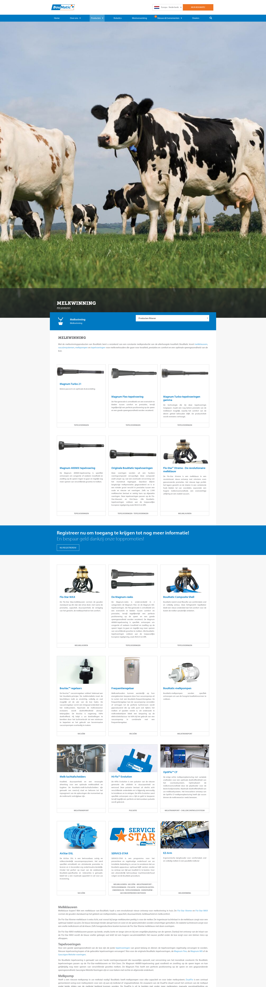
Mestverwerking (139, 18)
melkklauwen (201, 344)
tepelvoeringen (98, 347)
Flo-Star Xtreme (184, 910)
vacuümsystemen (66, 347)
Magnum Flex (180, 951)
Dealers (195, 18)
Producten (96, 18)
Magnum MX (196, 951)
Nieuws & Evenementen (168, 18)
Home (57, 18)
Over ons (74, 18)
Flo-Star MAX (201, 910)
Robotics (118, 18)
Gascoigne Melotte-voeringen (72, 954)
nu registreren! (68, 547)
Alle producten (64, 307)
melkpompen (81, 347)
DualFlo (189, 979)
